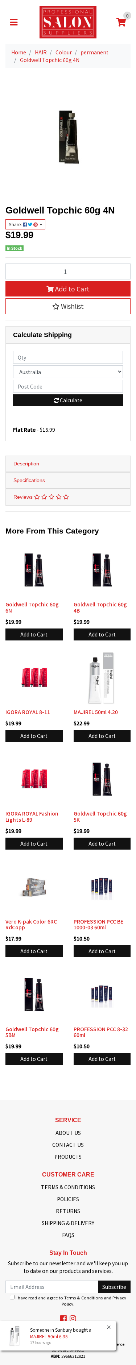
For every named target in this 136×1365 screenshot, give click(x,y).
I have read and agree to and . (70, 1301)
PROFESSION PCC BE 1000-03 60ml (98, 924)
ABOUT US (68, 1132)
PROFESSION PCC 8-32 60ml (101, 1032)
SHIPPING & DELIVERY (68, 1223)
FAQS (68, 1235)
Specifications (29, 480)
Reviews (23, 497)
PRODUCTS (68, 1156)
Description (26, 463)
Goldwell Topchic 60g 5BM (32, 1032)
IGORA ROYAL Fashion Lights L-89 (31, 816)
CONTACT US (68, 1144)
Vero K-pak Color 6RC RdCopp (31, 924)
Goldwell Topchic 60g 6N (32, 607)
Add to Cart (72, 288)
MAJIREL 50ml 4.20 (96, 711)
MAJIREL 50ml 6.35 (49, 1336)
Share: (16, 224)
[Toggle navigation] (13, 22)
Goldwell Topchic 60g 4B (100, 607)
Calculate (70, 400)
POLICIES (68, 1199)
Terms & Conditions (83, 1297)
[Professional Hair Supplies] (68, 21)
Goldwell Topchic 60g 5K (100, 816)
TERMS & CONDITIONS (68, 1187)
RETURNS (68, 1211)
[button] (68, 306)
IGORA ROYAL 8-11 (27, 711)
